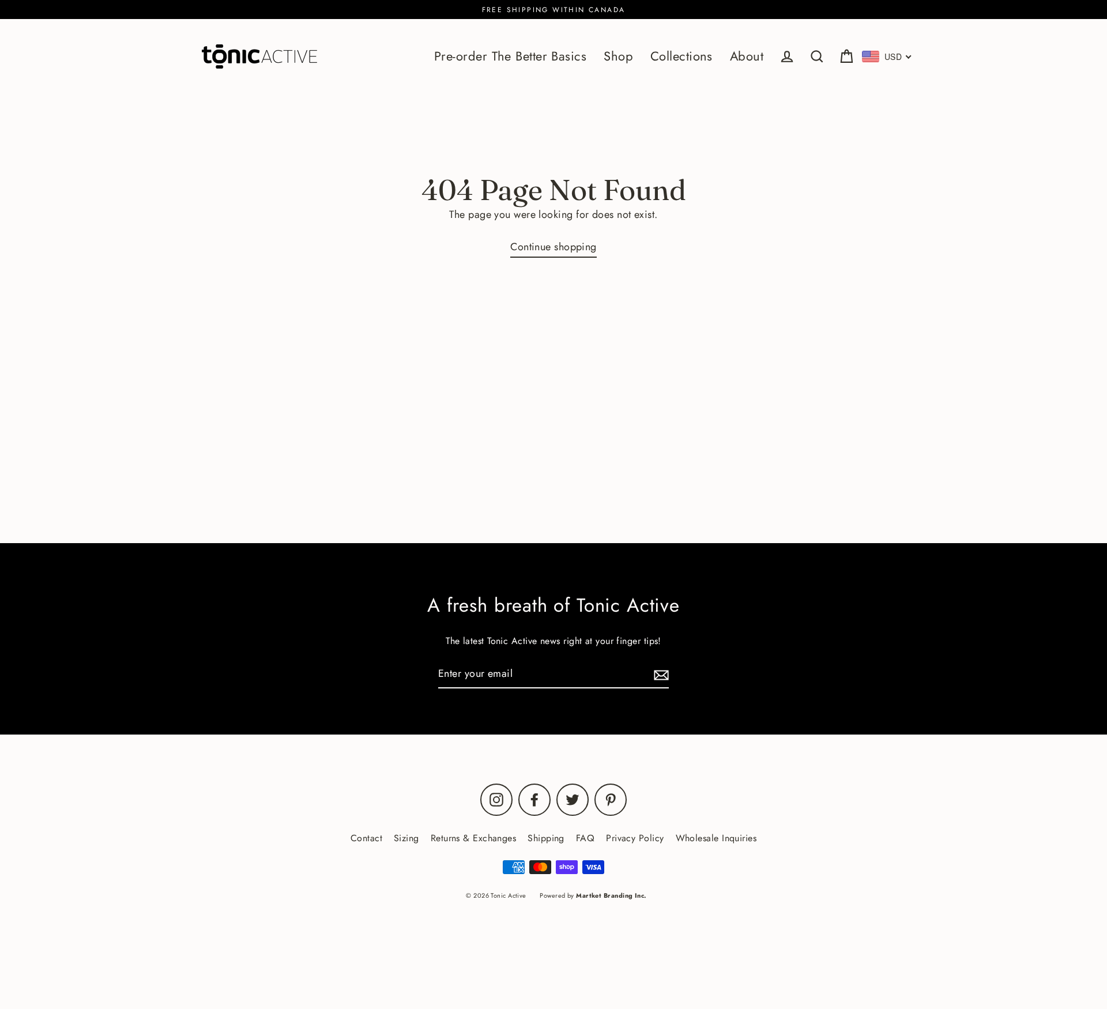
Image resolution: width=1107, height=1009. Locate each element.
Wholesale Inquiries (716, 838)
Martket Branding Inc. (611, 895)
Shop (618, 56)
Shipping (546, 838)
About (746, 56)
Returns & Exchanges (474, 838)
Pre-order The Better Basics (510, 56)
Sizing (406, 838)
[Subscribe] (659, 674)
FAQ (585, 838)
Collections (681, 56)
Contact (366, 838)
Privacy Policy (635, 838)
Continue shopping (553, 246)
